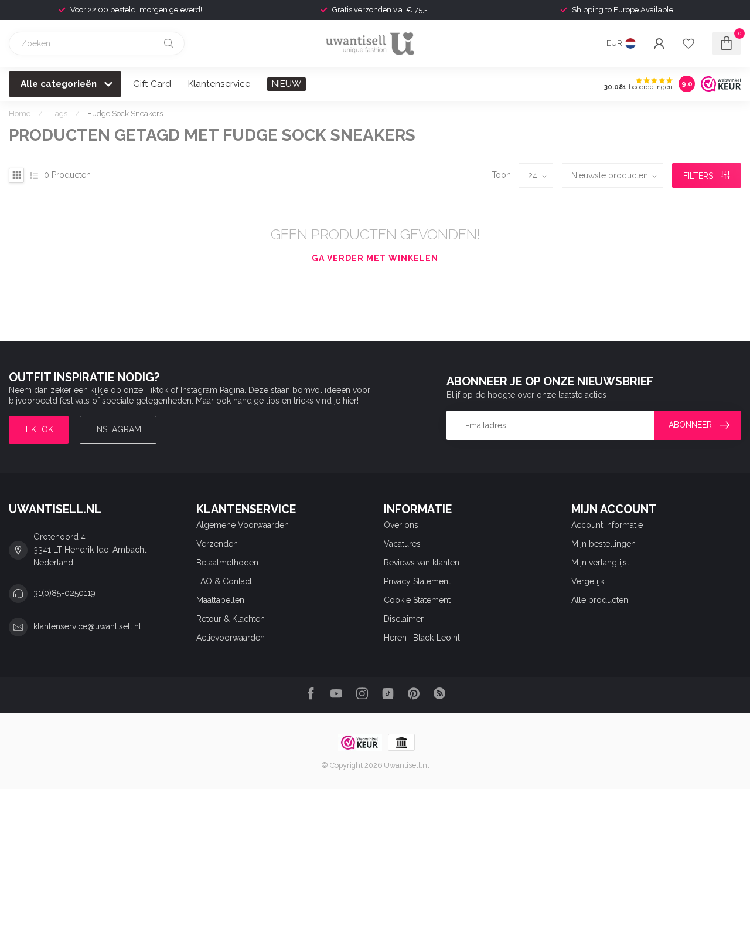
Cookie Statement (417, 600)
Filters (699, 176)
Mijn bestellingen (603, 543)
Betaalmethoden (227, 562)
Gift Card (152, 84)
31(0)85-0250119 (64, 593)
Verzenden (217, 543)
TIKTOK (38, 429)
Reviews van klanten (421, 562)
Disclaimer (404, 619)
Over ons (401, 525)
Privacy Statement (417, 581)
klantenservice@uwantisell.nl (87, 626)
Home (19, 113)
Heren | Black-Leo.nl (422, 637)
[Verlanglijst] (688, 43)
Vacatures (402, 543)
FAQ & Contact (224, 581)
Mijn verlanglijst (600, 562)
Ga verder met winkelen (375, 258)
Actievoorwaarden (230, 637)
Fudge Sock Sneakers (125, 113)
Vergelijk (587, 581)
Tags (58, 113)
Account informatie (607, 525)
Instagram (118, 429)
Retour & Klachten (230, 619)
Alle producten (599, 600)
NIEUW (286, 84)
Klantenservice (219, 84)
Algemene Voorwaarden (242, 525)
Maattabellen (220, 600)
